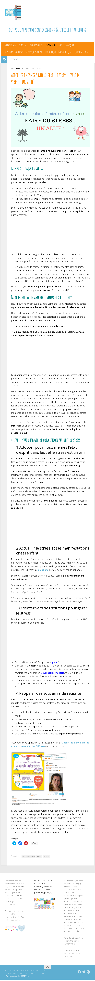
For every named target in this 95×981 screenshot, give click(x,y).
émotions (43, 569)
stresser (46, 856)
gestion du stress (28, 856)
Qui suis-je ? (80, 52)
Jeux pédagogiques (66, 45)
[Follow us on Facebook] (79, 972)
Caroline (19, 68)
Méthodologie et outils (14, 45)
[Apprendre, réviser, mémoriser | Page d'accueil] (13, 12)
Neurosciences (36, 45)
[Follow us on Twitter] (84, 972)
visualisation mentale (52, 672)
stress (39, 856)
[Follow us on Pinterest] (88, 972)
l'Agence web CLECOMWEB (17, 976)
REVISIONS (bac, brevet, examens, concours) (23, 52)
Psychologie (50, 45)
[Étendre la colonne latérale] (4, 59)
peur (54, 662)
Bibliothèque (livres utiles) (57, 52)
